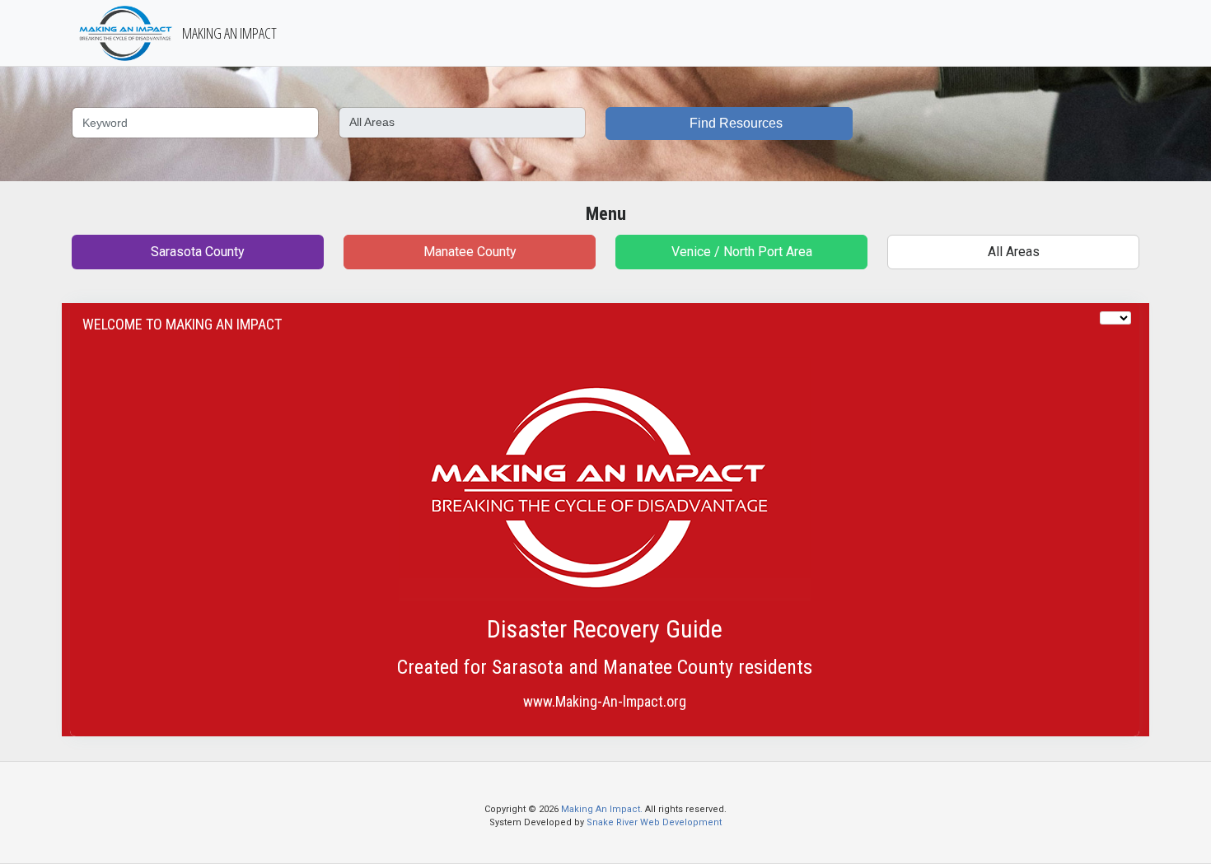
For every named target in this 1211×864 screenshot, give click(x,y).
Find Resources (734, 123)
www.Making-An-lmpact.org (604, 701)
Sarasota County (198, 251)
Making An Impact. (603, 809)
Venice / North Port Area (741, 251)
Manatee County (470, 251)
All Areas (1014, 251)
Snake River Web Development (654, 822)
